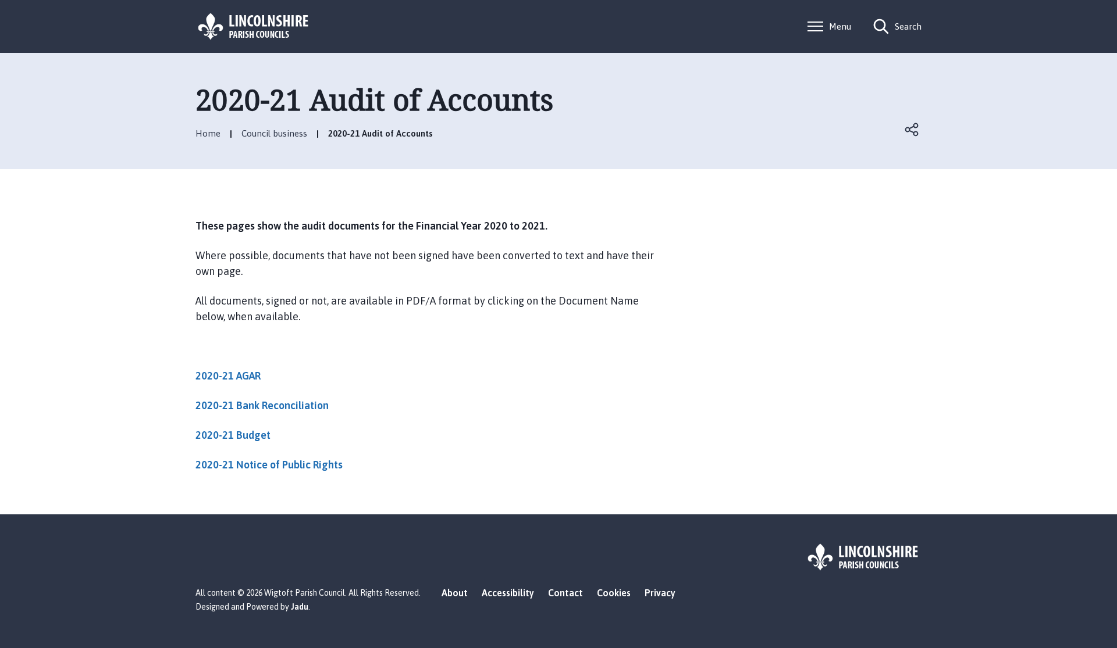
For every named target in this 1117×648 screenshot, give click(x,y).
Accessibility (508, 593)
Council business (274, 133)
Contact (565, 593)
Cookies (614, 593)
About (455, 593)
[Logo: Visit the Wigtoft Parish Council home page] (253, 26)
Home (207, 133)
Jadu (299, 606)
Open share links (912, 130)
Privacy (660, 593)
